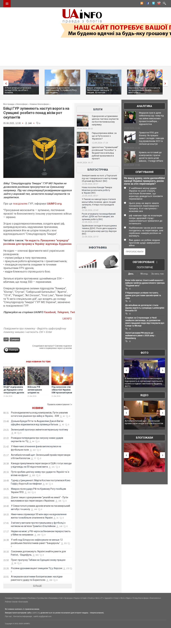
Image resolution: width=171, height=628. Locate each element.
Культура (68, 598)
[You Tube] (158, 3)
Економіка (53, 598)
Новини (37, 408)
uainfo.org (36, 613)
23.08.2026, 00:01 (90, 196)
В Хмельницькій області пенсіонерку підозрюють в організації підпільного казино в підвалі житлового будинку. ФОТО (144, 382)
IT (102, 598)
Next (166, 83)
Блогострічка (98, 169)
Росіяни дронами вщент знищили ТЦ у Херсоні (36, 568)
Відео (144, 395)
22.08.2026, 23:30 (90, 222)
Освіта (91, 598)
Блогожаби (144, 437)
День (131, 273)
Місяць (144, 273)
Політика (31, 598)
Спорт (116, 598)
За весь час (157, 273)
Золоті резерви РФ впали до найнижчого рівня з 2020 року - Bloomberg (140, 335)
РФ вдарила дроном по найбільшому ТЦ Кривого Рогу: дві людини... (61, 90)
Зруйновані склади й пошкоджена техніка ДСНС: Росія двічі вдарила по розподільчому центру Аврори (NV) (99, 229)
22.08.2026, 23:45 (90, 210)
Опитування (144, 172)
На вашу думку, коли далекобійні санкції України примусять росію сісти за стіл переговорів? (144, 181)
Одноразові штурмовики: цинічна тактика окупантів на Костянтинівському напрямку (105, 120)
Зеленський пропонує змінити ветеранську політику (39, 429)
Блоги (97, 109)
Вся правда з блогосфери (15, 104)
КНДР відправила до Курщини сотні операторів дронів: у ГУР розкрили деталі (14, 392)
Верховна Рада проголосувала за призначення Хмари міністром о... (144, 90)
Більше (37, 586)
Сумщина (15, 339)
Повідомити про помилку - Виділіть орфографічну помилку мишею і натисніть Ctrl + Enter (34, 330)
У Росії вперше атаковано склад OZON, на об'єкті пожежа (18, 90)
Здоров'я (108, 598)
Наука (76, 598)
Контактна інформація (22, 616)
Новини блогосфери (39, 104)
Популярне (145, 267)
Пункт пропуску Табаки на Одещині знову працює (38, 560)
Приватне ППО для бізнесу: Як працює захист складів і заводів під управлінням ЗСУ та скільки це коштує (151, 138)
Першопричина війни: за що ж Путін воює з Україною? (104, 136)
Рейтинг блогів (11, 602)
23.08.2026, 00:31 (90, 184)
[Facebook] (147, 3)
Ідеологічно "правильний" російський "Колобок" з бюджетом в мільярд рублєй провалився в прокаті (105, 153)
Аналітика (144, 106)
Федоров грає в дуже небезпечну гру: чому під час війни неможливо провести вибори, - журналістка (151, 118)
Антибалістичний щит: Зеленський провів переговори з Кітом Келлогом (144, 422)
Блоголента (155, 598)
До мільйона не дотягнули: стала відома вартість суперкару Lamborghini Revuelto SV (144, 308)
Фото (144, 352)
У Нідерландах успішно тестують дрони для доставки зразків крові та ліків (143, 295)
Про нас (8, 616)
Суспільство (42, 598)
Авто (97, 598)
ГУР (6, 339)
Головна (8, 598)
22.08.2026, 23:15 (90, 237)
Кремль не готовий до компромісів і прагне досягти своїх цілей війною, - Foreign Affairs (151, 156)
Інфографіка (98, 247)
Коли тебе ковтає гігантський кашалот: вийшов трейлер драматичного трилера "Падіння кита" (145, 283)
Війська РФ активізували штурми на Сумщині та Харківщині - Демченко (35, 394)
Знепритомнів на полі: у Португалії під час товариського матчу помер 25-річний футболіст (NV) (99, 178)
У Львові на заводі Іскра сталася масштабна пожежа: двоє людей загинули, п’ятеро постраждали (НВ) (99, 203)
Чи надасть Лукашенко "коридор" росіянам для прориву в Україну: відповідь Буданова (37, 242)
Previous (5, 83)
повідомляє (20, 203)
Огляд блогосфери (140, 598)
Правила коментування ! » (59, 404)
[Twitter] (153, 3)
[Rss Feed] (141, 3)
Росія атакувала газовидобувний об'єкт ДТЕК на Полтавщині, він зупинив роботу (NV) (99, 217)
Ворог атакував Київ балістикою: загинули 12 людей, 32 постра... (99, 90)
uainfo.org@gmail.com (42, 616)
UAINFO (67, 318)
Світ (61, 598)
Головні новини (20, 598)
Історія (83, 598)
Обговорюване (143, 262)
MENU (7, 3)
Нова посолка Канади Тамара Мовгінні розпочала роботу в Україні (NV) (97, 190)
